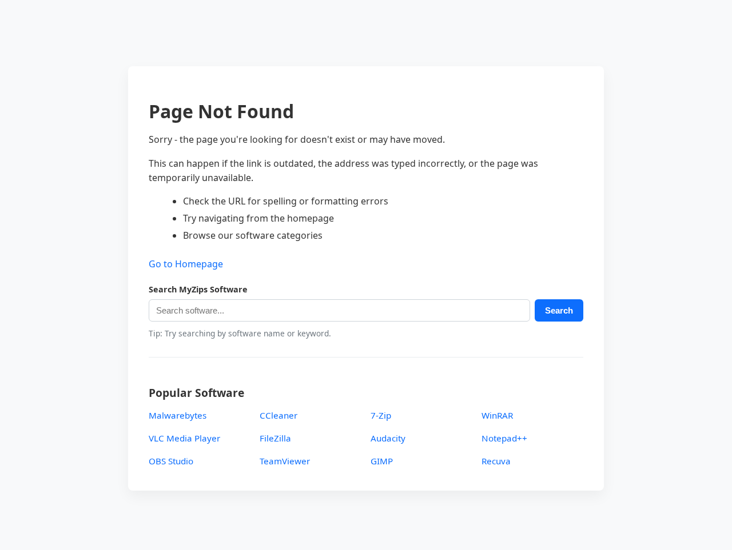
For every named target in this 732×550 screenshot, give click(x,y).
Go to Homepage (186, 264)
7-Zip (381, 415)
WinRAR (497, 415)
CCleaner (278, 415)
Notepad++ (504, 438)
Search (559, 310)
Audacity (388, 438)
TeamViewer (285, 461)
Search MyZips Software (198, 289)
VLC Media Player (184, 438)
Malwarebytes (177, 415)
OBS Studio (171, 461)
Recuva (496, 461)
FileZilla (275, 438)
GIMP (382, 461)
